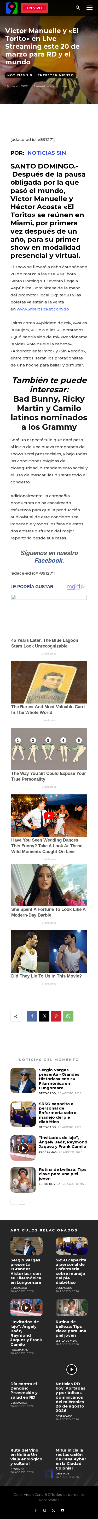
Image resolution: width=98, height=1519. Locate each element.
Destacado (47, 1093)
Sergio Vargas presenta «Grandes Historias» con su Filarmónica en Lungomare (59, 1078)
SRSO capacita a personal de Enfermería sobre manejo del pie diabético (57, 1112)
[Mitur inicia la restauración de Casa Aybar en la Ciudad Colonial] (72, 1436)
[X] (44, 1016)
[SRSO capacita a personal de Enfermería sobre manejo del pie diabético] (23, 1114)
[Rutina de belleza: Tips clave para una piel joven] (23, 1179)
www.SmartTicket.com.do (43, 309)
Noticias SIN (19, 75)
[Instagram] (45, 1511)
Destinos (17, 1469)
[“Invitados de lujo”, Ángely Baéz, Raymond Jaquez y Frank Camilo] (23, 1148)
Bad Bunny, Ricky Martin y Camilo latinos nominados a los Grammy (49, 413)
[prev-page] (13, 1201)
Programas (47, 1152)
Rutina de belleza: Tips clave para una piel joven (63, 1174)
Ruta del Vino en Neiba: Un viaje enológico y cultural (26, 1457)
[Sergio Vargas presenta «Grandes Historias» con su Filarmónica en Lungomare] (23, 1080)
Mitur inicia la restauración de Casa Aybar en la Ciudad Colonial (71, 1459)
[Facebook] (32, 1016)
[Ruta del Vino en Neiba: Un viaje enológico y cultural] (26, 1436)
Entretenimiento (56, 75)
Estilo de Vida (49, 1183)
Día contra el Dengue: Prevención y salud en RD (24, 1390)
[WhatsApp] (68, 1016)
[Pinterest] (56, 1016)
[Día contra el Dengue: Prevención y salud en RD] (26, 1369)
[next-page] (22, 1201)
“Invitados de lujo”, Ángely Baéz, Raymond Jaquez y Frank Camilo (63, 1142)
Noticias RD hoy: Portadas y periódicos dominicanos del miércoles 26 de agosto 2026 (70, 1397)
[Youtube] (62, 1511)
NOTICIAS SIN (46, 153)
